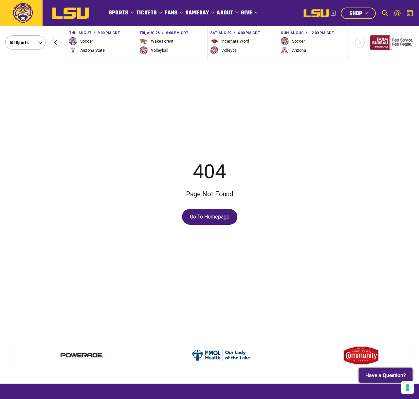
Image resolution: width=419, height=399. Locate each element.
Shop (362, 14)
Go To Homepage (209, 217)
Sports (118, 13)
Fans (171, 13)
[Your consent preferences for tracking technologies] (407, 387)
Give (246, 13)
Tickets (146, 13)
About (225, 13)
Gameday (197, 13)
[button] (56, 43)
